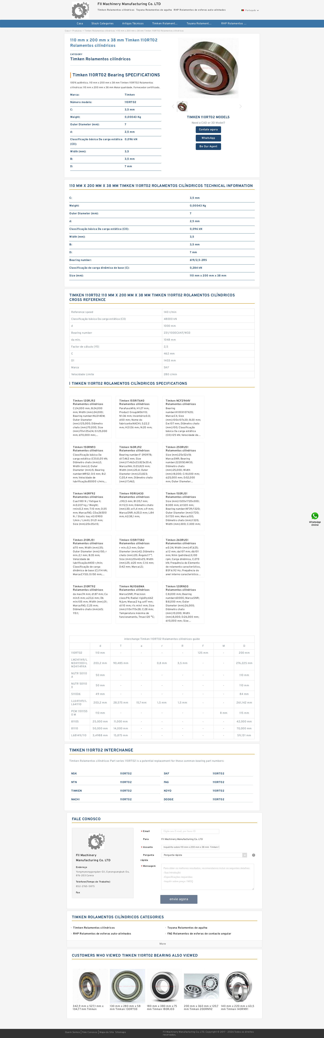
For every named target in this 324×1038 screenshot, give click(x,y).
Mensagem (148, 866)
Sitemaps (120, 1032)
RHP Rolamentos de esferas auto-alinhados (236, 23)
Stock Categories (102, 23)
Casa (80, 23)
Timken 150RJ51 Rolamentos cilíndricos (181, 495)
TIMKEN (76, 791)
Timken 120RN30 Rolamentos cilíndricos (181, 588)
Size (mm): (76, 275)
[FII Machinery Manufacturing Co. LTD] (80, 9)
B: (71, 159)
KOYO (168, 791)
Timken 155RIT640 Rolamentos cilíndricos (134, 402)
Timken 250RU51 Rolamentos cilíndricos (181, 449)
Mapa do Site (106, 1032)
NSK (74, 773)
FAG (166, 782)
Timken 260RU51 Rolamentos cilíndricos (181, 542)
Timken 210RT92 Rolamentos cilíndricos (88, 588)
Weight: (75, 117)
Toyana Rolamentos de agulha (202, 23)
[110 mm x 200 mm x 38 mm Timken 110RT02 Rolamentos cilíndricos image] (208, 68)
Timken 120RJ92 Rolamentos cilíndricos (88, 402)
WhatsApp (208, 138)
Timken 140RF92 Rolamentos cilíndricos (88, 495)
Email (145, 831)
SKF (166, 773)
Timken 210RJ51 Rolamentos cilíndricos (88, 542)
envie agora (179, 899)
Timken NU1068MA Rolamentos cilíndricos (134, 588)
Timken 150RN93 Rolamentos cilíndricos (88, 449)
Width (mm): (78, 151)
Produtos (77, 31)
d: (71, 132)
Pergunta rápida (147, 858)
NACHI (75, 799)
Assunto (147, 847)
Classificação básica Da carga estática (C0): (96, 142)
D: (71, 166)
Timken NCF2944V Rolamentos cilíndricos (181, 402)
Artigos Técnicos (133, 23)
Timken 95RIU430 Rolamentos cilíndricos (134, 495)
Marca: (74, 95)
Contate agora (208, 129)
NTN (74, 782)
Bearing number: (80, 260)
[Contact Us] (315, 519)
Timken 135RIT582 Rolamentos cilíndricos (134, 542)
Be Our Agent (208, 146)
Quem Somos (72, 1032)
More (162, 944)
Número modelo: (81, 102)
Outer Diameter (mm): (84, 124)
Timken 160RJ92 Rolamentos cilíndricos (134, 449)
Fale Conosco (89, 1032)
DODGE (169, 799)
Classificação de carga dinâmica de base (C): (99, 268)
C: (71, 109)
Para (146, 839)
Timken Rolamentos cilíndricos (167, 23)
